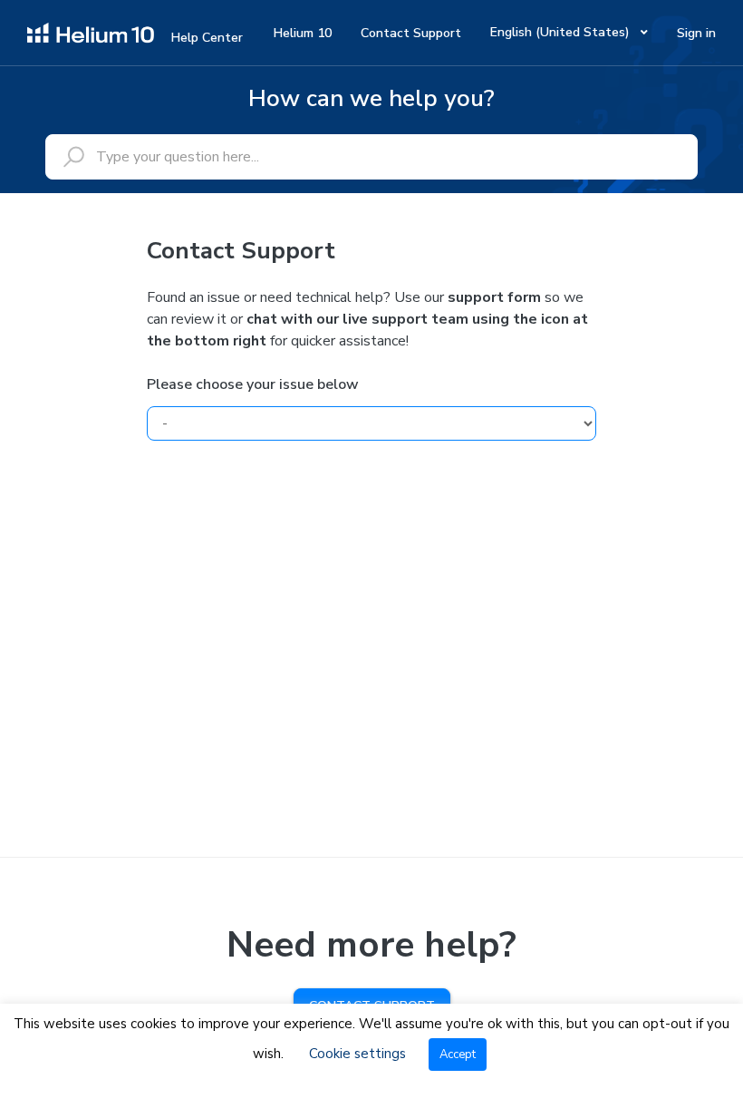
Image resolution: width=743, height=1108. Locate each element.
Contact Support (411, 33)
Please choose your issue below (253, 384)
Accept (457, 1054)
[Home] (90, 31)
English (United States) (561, 32)
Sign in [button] (696, 33)
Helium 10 (303, 33)
